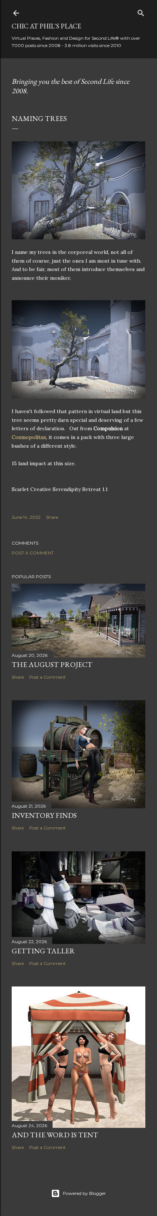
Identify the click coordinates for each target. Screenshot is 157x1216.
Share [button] (52, 517)
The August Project (52, 664)
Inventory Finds (44, 815)
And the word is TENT (55, 1134)
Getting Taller (43, 951)
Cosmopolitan (29, 437)
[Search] (141, 11)
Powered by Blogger (84, 1193)
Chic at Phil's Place (46, 26)
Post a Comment (33, 553)
